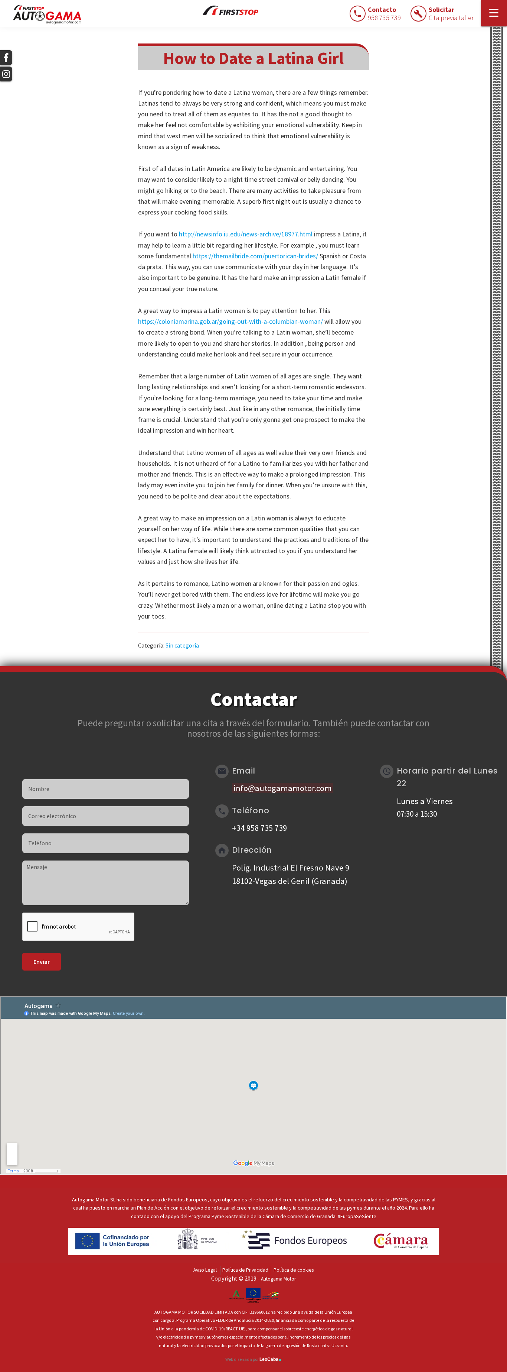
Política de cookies (294, 1270)
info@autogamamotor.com (282, 788)
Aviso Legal (205, 1270)
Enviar (41, 961)
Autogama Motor (278, 1279)
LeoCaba (270, 1359)
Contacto (384, 14)
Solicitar (451, 14)
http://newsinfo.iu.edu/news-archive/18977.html (246, 234)
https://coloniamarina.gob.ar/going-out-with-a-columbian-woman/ (230, 321)
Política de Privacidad (245, 1270)
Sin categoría (182, 645)
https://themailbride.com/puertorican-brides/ (255, 256)
